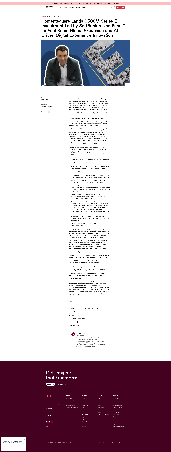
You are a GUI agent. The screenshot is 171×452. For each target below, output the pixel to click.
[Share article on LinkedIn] (49, 112)
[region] (13, 444)
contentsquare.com (86, 295)
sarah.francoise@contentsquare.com (97, 305)
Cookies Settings (121, 442)
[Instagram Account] (52, 422)
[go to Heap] (53, 1)
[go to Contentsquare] (48, 1)
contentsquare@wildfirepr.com (78, 322)
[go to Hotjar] (57, 1)
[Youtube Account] (49, 422)
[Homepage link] (48, 396)
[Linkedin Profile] (47, 422)
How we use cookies (12, 443)
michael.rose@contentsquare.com (95, 308)
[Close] (24, 439)
